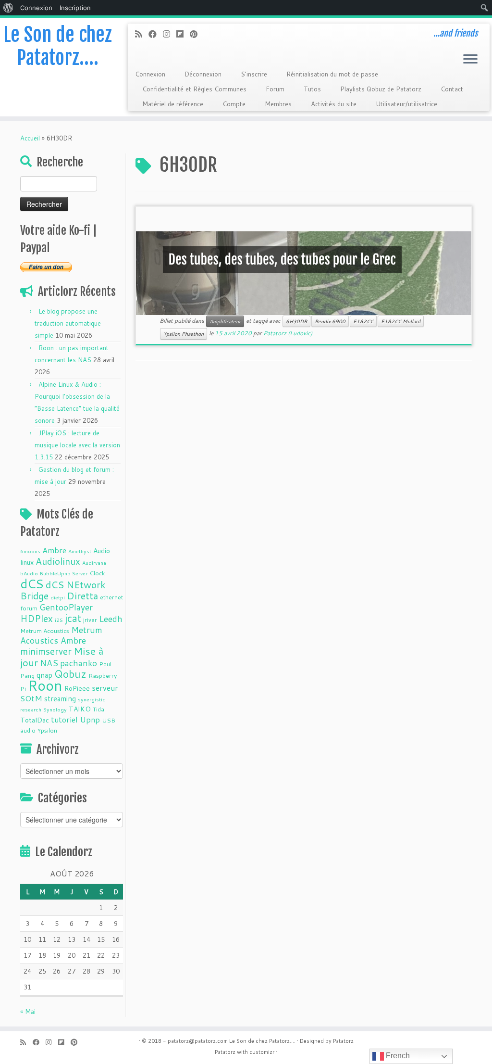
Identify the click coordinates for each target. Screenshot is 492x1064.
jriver (90, 619)
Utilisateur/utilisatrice (406, 104)
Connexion (150, 74)
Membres (278, 104)
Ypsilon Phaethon (183, 333)
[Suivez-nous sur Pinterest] (197, 33)
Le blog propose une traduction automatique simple (68, 323)
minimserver (46, 651)
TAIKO (80, 709)
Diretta (82, 595)
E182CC (363, 321)
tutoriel (64, 719)
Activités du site (334, 104)
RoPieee (77, 688)
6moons (30, 551)
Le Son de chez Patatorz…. (57, 46)
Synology (55, 709)
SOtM (31, 698)
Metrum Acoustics (44, 630)
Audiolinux (58, 561)
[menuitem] (8, 7)
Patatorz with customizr (244, 1052)
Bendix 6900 (330, 321)
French (397, 1055)
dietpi (57, 597)
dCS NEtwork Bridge (63, 590)
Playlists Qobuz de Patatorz (380, 89)
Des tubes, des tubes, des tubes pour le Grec (282, 259)
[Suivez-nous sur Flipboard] (183, 33)
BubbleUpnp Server (63, 573)
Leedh (111, 619)
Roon (45, 685)
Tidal (99, 709)
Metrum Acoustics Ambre (61, 635)
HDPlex (36, 618)
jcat (73, 618)
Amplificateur (225, 321)
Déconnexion (202, 74)
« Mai (28, 1011)
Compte (234, 104)
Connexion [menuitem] (36, 8)
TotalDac (34, 720)
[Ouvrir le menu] (470, 59)
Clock (97, 573)
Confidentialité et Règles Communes (194, 89)
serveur (105, 687)
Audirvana (94, 562)
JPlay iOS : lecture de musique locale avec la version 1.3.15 (77, 445)
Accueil (30, 138)
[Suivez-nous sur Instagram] (169, 33)
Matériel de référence (172, 104)
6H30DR (296, 321)
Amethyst (79, 551)
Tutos (312, 89)
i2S (59, 619)
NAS (49, 663)
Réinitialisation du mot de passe (332, 74)
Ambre (54, 550)
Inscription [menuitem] (75, 8)
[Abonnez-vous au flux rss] (141, 33)
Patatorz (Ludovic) (287, 333)
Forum (275, 89)
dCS (32, 583)
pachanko (78, 663)
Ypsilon (47, 730)
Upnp (90, 719)
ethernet (111, 597)
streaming (60, 698)
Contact (452, 89)
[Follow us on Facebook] (155, 33)
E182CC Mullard (400, 321)
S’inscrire (254, 74)
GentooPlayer (66, 607)
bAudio (29, 573)
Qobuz (70, 674)
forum (28, 608)
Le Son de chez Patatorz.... (262, 1041)
